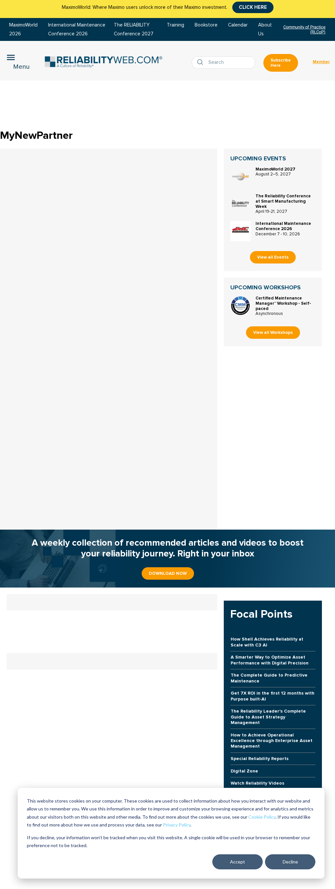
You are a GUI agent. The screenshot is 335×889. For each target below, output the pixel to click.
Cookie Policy (261, 817)
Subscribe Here (281, 63)
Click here (253, 7)
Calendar (238, 25)
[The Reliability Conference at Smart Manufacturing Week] (240, 203)
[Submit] (201, 62)
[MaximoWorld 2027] (240, 177)
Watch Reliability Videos (257, 783)
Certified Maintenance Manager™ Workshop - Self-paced (283, 303)
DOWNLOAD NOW (168, 573)
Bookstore (206, 25)
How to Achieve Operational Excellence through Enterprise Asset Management (271, 740)
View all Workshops (273, 332)
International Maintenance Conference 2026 (283, 226)
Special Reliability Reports (260, 758)
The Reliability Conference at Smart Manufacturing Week (283, 201)
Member (321, 61)
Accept (237, 861)
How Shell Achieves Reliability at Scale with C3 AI (267, 641)
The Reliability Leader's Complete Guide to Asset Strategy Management (268, 716)
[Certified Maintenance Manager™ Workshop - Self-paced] (240, 306)
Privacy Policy (176, 824)
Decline (290, 861)
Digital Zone (244, 771)
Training (175, 25)
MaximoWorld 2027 (275, 169)
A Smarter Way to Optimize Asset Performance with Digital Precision (270, 659)
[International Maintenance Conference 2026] (240, 231)
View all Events (273, 257)
